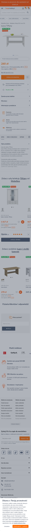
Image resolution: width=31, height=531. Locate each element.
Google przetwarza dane (19, 523)
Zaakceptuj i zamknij (20, 526)
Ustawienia (6, 526)
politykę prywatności (19, 521)
